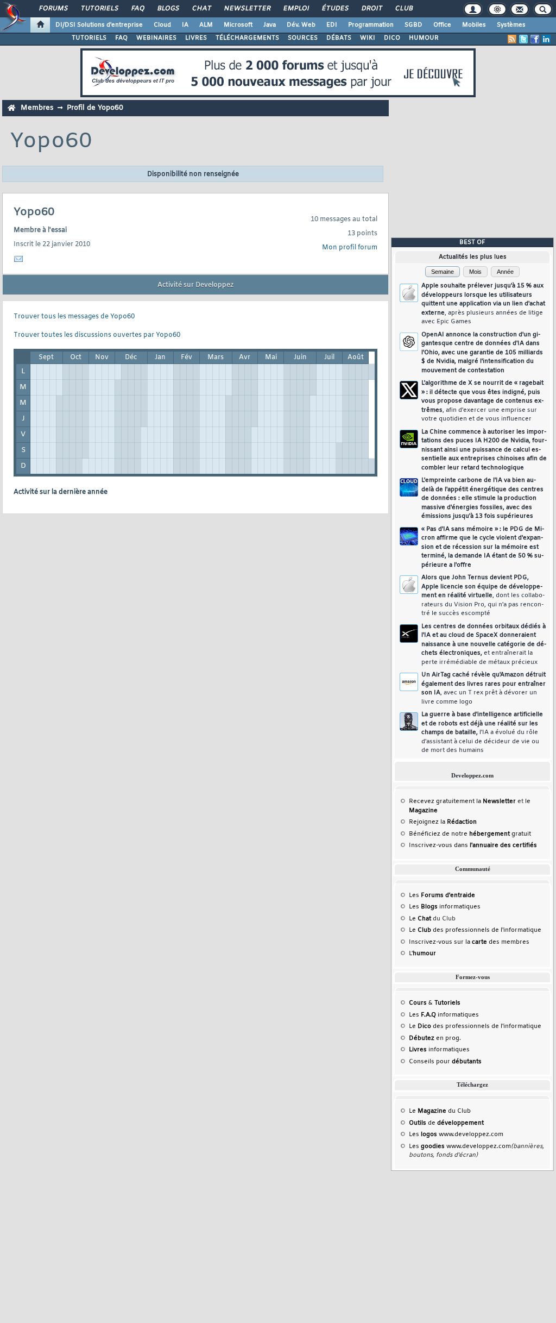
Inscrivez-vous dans (473, 845)
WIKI (367, 38)
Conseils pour (445, 1061)
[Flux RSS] (512, 39)
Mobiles (474, 25)
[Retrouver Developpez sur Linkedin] (546, 39)
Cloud (162, 25)
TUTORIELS (89, 38)
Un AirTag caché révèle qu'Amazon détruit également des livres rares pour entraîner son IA (483, 688)
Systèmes (511, 25)
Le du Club (440, 1111)
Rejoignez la (443, 822)
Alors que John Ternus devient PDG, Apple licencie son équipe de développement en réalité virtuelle (483, 595)
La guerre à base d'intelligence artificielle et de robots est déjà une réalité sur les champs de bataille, (482, 732)
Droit (371, 8)
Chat (201, 8)
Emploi (295, 8)
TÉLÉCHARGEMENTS (247, 38)
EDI (331, 25)
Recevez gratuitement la (462, 801)
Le (420, 919)
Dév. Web (301, 25)
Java (269, 25)
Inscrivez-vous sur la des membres (469, 942)
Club (403, 8)
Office (442, 25)
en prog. (435, 1038)
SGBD (413, 25)
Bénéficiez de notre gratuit (470, 834)
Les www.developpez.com (456, 1134)
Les (442, 895)
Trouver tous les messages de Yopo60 (74, 316)
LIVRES (196, 38)
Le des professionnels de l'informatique (475, 930)
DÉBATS (338, 38)
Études (334, 8)
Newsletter (247, 8)
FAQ (137, 8)
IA (185, 25)
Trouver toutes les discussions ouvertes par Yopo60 (97, 335)
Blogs (168, 8)
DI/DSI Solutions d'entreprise (99, 25)
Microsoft (238, 25)
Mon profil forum (349, 247)
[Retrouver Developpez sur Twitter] (523, 39)
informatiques (439, 1050)
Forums (52, 8)
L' (422, 953)
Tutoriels (99, 8)
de (446, 1123)
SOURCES (303, 38)
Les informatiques (445, 907)
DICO (392, 38)
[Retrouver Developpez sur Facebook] (534, 39)
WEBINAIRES (156, 38)
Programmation (371, 25)
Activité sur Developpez (195, 285)
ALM (206, 25)
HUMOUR (424, 38)
